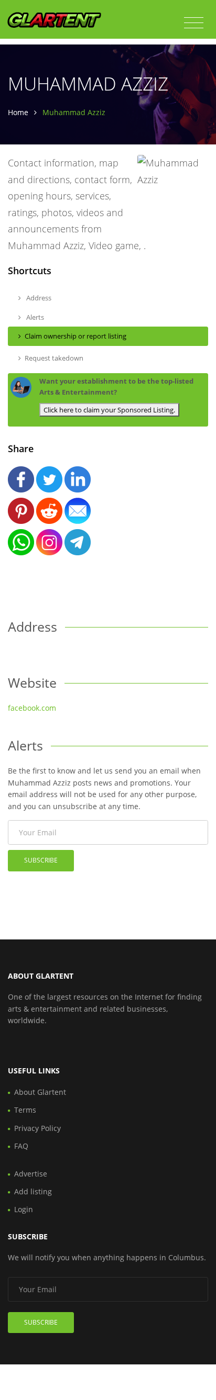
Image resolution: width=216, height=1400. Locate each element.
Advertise (30, 1174)
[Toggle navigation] (194, 23)
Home (18, 112)
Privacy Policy (37, 1128)
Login (23, 1209)
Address (38, 298)
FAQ (21, 1146)
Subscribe (41, 860)
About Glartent (40, 1092)
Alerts (34, 317)
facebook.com (32, 708)
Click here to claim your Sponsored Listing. (109, 410)
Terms (25, 1110)
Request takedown (54, 358)
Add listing (33, 1191)
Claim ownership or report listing (75, 336)
